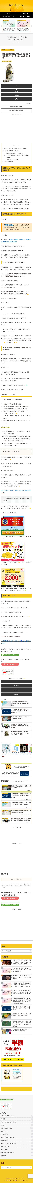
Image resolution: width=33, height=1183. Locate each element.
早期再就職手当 (9, 225)
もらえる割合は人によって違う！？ (14, 153)
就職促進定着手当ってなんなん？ (12, 151)
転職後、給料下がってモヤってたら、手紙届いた (16, 148)
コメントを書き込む (16, 879)
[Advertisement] (16, 128)
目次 (14, 145)
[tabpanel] (9, 26)
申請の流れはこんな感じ (13, 159)
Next (32, 26)
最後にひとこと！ (8, 161)
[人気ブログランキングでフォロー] (10, 654)
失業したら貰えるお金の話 (8, 49)
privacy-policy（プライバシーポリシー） (16, 1178)
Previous (1, 26)
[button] (30, 951)
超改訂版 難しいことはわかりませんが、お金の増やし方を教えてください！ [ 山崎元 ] (17, 1072)
